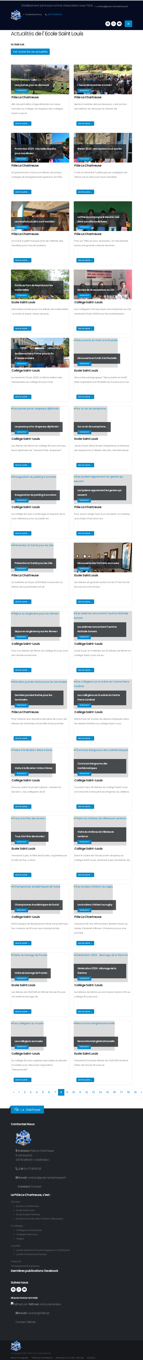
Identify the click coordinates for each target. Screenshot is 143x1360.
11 (80, 1092)
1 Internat (16, 1261)
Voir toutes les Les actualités (30, 51)
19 (135, 1092)
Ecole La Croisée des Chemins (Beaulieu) (39, 1218)
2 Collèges (17, 1225)
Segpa (20, 1238)
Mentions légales (19, 1357)
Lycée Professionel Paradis (31, 1254)
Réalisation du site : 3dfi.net (70, 1357)
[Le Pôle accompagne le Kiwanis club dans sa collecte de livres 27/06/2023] (103, 203)
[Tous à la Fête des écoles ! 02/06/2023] (28, 818)
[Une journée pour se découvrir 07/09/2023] (40, 67)
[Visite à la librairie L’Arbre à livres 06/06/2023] (31, 750)
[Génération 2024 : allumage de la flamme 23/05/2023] (101, 954)
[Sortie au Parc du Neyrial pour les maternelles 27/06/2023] (40, 272)
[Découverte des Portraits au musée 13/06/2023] (103, 545)
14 (100, 1092)
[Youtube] (119, 23)
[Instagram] (113, 23)
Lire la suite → (22, 123)
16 (114, 1092)
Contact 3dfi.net (26, 1322)
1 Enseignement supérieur (25, 1265)
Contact (36, 1187)
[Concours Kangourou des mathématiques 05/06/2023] (101, 750)
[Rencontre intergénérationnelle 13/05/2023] (94, 1023)
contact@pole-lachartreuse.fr (112, 6)
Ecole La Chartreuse (27, 1206)
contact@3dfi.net (38, 1313)
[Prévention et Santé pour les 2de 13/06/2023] (32, 545)
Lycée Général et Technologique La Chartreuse (43, 1250)
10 (73, 1092)
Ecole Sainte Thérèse (28, 1214)
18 (128, 1092)
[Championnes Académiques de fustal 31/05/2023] (35, 886)
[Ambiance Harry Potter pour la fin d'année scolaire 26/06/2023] (40, 340)
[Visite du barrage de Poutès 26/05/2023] (29, 954)
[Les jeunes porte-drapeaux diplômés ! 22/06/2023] (35, 408)
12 (86, 1092)
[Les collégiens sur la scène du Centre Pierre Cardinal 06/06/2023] (103, 681)
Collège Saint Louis (27, 1234)
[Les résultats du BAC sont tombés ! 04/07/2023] (40, 203)
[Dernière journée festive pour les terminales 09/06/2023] (39, 681)
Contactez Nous (33, 14)
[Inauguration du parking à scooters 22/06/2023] (33, 476)
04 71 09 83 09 (54, 14)
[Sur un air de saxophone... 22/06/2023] (90, 408)
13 (93, 1092)
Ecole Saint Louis (25, 1210)
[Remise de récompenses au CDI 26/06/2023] (103, 272)
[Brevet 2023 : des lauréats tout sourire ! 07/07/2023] (103, 135)
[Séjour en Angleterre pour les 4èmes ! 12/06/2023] (35, 613)
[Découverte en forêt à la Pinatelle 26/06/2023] (96, 340)
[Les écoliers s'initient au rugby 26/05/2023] (93, 886)
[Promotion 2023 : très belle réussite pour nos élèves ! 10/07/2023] (40, 135)
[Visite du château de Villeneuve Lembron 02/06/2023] (100, 818)
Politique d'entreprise (42, 1357)
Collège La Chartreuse (29, 1230)
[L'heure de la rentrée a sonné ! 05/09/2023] (103, 67)
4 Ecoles (15, 1201)
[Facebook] (107, 23)
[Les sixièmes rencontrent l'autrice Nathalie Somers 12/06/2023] (103, 613)
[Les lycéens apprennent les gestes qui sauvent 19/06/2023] (103, 476)
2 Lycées (16, 1245)
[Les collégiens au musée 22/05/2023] (27, 1023)
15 (107, 1092)
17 (121, 1092)
